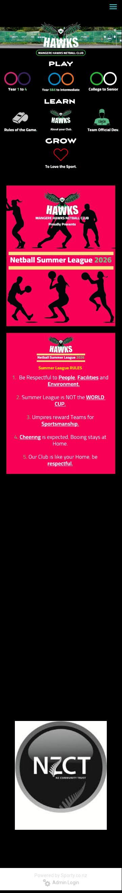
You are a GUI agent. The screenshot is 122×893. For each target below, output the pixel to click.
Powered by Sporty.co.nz (60, 875)
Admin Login (64, 882)
